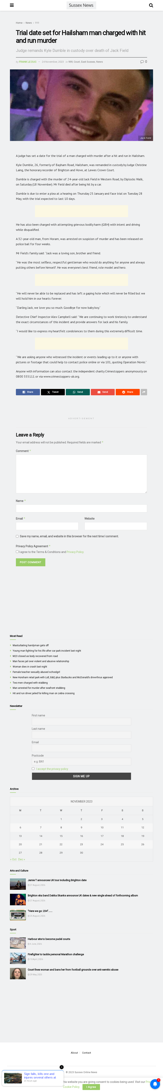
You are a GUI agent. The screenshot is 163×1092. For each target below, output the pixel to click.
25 (122, 844)
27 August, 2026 (37, 885)
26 (142, 844)
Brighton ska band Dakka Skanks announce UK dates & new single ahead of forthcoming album (83, 895)
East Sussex (88, 61)
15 (61, 836)
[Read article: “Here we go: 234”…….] (18, 915)
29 (61, 852)
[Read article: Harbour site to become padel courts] (18, 943)
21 (40, 844)
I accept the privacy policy (52, 768)
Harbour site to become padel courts (49, 939)
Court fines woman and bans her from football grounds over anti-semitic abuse (73, 969)
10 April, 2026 (36, 959)
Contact (86, 1052)
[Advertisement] (81, 211)
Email (20, 518)
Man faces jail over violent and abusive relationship (41, 661)
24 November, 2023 (53, 61)
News (29, 22)
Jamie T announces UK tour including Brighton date (57, 880)
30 (81, 852)
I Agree (91, 1086)
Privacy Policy (75, 552)
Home (19, 22)
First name (38, 715)
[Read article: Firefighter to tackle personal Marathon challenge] (18, 958)
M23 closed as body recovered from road (35, 656)
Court (77, 61)
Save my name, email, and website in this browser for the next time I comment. (69, 536)
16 (81, 836)
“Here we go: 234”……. (40, 910)
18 (122, 836)
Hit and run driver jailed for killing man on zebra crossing (44, 693)
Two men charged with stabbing (30, 682)
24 (102, 844)
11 (122, 827)
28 (40, 852)
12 (142, 827)
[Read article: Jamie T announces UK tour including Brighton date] (18, 884)
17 (102, 836)
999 (37, 22)
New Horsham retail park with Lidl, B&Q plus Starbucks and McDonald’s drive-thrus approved (63, 677)
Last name (38, 728)
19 (142, 836)
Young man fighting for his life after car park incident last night (47, 650)
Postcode (38, 755)
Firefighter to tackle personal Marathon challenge (56, 954)
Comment (23, 451)
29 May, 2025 (36, 974)
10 (102, 827)
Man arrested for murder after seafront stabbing (39, 688)
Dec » (21, 859)
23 (81, 844)
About (74, 1052)
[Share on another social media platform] (144, 392)
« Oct (13, 859)
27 (20, 852)
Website (89, 518)
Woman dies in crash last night (30, 666)
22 (61, 844)
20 (20, 844)
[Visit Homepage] (81, 5)
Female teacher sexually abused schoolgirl (36, 672)
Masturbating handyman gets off (31, 645)
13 (20, 836)
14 (40, 836)
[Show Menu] (12, 5)
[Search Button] (151, 5)
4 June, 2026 (36, 944)
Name (21, 501)
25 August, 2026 (37, 916)
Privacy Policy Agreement (33, 546)
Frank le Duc (27, 61)
